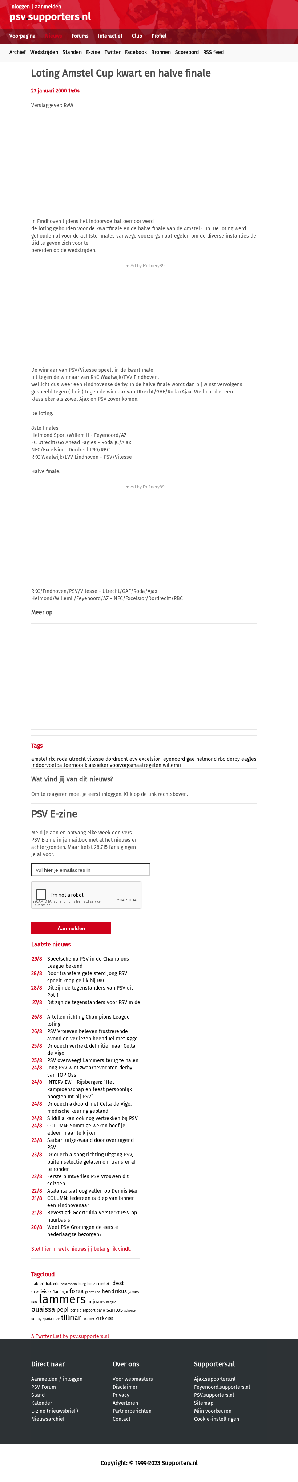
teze (56, 1319)
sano (101, 1310)
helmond (206, 759)
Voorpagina (22, 36)
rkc (52, 759)
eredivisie (41, 1291)
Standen (72, 52)
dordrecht (116, 759)
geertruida (92, 1292)
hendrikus (114, 1291)
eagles (249, 759)
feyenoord (173, 759)
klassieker (96, 765)
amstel (39, 759)
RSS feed (213, 52)
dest (118, 1283)
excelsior (149, 759)
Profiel (159, 36)
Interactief (110, 36)
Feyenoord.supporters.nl (222, 1387)
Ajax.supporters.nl (214, 1379)
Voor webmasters (133, 1379)
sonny (36, 1318)
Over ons (126, 1364)
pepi (62, 1309)
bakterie (52, 1284)
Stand (38, 1395)
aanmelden (48, 7)
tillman (71, 1318)
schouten (130, 1310)
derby (233, 759)
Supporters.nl (214, 1364)
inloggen (20, 7)
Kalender (41, 1403)
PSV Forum (43, 1387)
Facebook (136, 52)
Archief (17, 52)
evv (133, 759)
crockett (103, 1283)
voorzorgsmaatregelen (135, 765)
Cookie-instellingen (216, 1419)
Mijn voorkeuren (212, 1411)
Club (137, 36)
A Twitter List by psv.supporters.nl (70, 1336)
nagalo (111, 1302)
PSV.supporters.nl (214, 1395)
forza (76, 1291)
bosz (91, 1284)
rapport (89, 1310)
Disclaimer (125, 1387)
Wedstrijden (44, 52)
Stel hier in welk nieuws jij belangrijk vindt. (81, 1249)
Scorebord (187, 52)
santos (114, 1309)
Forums (80, 36)
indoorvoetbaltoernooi (57, 765)
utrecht (77, 759)
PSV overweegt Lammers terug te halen (92, 1060)
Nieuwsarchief (48, 1419)
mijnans (96, 1301)
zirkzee (104, 1318)
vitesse (95, 759)
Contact (121, 1419)
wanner (89, 1319)
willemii (172, 765)
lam (34, 1302)
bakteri (37, 1283)
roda (62, 759)
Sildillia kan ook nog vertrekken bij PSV (92, 1118)
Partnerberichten (132, 1411)
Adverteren (125, 1403)
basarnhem (69, 1284)
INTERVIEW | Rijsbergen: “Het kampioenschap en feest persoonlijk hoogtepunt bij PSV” (89, 1089)
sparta (47, 1319)
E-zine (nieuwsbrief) (54, 1411)
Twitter (113, 52)
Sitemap (203, 1403)
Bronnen (161, 52)
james (133, 1291)
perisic (75, 1310)
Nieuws (53, 36)
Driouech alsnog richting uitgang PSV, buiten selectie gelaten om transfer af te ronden (91, 1162)
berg (82, 1284)
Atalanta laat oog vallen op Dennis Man (93, 1191)
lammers (62, 1299)
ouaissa (43, 1309)
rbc (221, 759)
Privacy (121, 1395)
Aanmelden (44, 1379)
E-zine (93, 52)
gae (190, 759)
